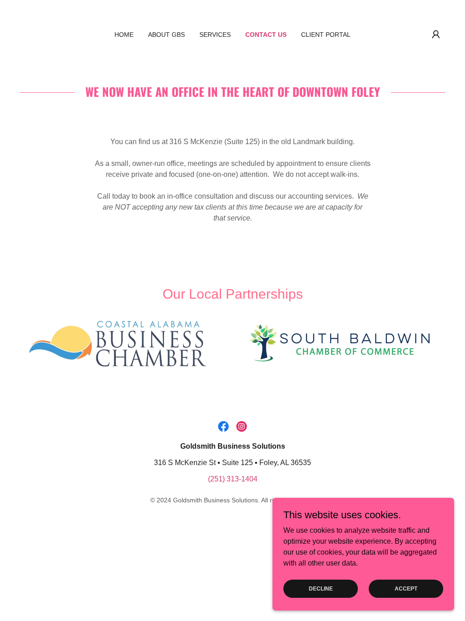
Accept (406, 588)
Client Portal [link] (326, 34)
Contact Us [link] (266, 34)
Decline (321, 588)
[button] (436, 34)
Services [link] (215, 34)
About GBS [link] (166, 34)
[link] (223, 426)
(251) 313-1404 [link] (232, 479)
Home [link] (124, 34)
